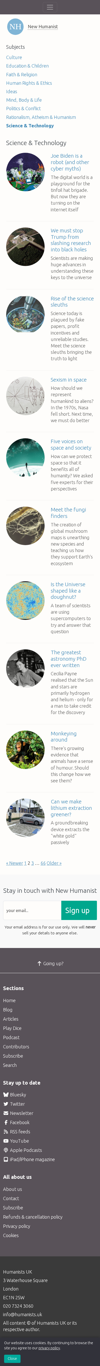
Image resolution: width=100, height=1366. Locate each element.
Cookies (11, 1235)
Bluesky (17, 1094)
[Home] (15, 26)
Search (10, 1065)
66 (43, 863)
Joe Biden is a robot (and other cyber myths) (70, 162)
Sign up (77, 910)
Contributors (16, 1046)
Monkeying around (64, 737)
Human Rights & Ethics (29, 83)
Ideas (11, 91)
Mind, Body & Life (24, 99)
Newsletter (21, 1113)
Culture (14, 57)
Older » (54, 863)
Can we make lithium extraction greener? (71, 808)
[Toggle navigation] (50, 7)
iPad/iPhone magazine (32, 1159)
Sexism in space (69, 380)
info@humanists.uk (22, 1314)
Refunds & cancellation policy (33, 1216)
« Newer (14, 863)
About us (12, 1189)
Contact (11, 1198)
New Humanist (43, 26)
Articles (10, 1018)
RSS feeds (19, 1131)
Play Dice (12, 1028)
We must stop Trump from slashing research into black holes (71, 239)
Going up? (53, 963)
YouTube (19, 1140)
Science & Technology (30, 125)
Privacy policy (16, 1226)
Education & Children (27, 65)
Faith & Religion (21, 74)
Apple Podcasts (25, 1150)
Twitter (17, 1103)
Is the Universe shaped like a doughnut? (68, 590)
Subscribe (13, 1055)
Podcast (11, 1037)
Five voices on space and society (71, 444)
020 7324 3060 (18, 1305)
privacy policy (49, 1348)
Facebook (19, 1122)
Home (9, 1000)
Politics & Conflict (23, 108)
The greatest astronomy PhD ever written (68, 658)
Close (12, 1358)
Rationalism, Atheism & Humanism (41, 117)
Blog (8, 1009)
